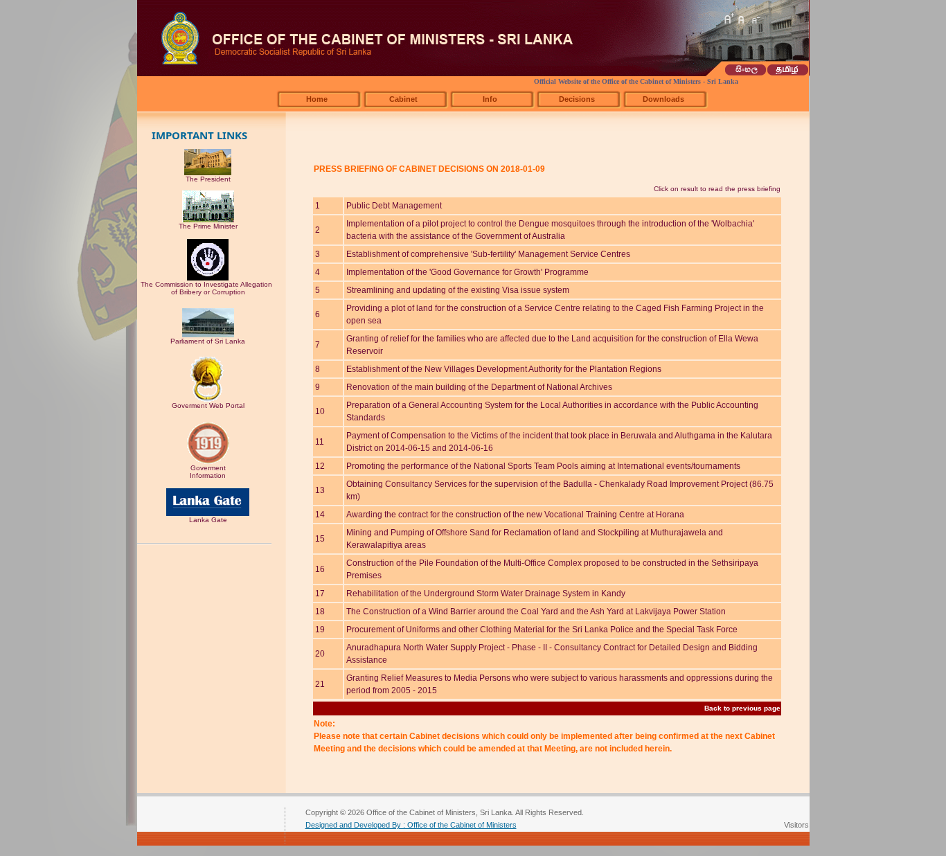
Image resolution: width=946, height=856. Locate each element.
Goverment (208, 468)
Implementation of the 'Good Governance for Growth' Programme (467, 272)
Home (317, 99)
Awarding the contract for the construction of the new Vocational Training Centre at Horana (515, 514)
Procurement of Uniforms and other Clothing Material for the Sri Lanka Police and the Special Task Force (542, 629)
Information (208, 475)
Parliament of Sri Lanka (207, 341)
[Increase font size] (728, 18)
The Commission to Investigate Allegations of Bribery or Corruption (208, 288)
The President (208, 179)
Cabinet (403, 99)
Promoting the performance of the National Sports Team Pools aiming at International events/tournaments (543, 466)
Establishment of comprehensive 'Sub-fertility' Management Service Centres (488, 254)
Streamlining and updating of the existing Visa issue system (457, 290)
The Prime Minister (208, 226)
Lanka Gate (208, 520)
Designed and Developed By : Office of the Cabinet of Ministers (411, 825)
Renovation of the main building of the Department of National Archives (479, 387)
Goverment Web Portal (208, 405)
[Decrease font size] (754, 18)
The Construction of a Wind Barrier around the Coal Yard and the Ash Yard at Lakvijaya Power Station (536, 611)
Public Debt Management (394, 206)
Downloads (663, 99)
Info (490, 99)
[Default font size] (741, 18)
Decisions (577, 99)
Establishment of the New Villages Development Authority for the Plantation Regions (503, 369)
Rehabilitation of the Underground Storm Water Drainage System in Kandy (485, 593)
